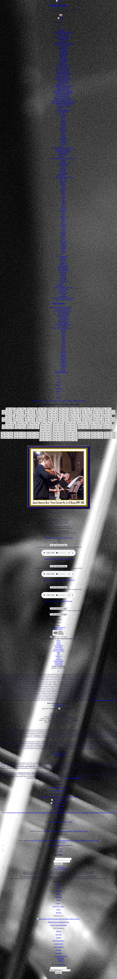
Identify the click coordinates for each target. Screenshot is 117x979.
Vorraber (63, 144)
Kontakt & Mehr (60, 286)
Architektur (63, 263)
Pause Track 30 (71, 430)
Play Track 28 (98, 413)
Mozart (63, 130)
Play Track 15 (64, 411)
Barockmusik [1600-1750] (70, 797)
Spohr (63, 237)
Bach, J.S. (63, 179)
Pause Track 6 (70, 423)
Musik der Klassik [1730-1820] (63, 98)
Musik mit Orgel (63, 321)
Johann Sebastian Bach (58, 705)
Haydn (63, 125)
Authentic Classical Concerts (63, 149)
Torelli (63, 244)
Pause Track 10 (8, 425)
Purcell (63, 222)
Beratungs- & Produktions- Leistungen (63, 298)
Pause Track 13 (46, 425)
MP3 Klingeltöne (63, 326)
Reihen (61, 146)
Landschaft (63, 260)
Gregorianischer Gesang (63, 72)
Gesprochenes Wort (63, 82)
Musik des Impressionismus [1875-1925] (63, 101)
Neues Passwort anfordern (61, 869)
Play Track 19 (109, 411)
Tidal (58, 654)
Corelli (63, 198)
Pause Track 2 (23, 423)
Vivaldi (63, 249)
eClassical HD (58, 663)
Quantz (63, 132)
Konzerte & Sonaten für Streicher (63, 44)
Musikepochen (44, 797)
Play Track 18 (98, 411)
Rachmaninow (63, 225)
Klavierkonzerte (63, 46)
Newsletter (63, 294)
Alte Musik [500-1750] (63, 89)
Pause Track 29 (58, 430)
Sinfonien (63, 41)
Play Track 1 (11, 409)
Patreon (58, 909)
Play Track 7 (85, 409)
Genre (58, 379)
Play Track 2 (32, 409)
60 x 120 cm (63, 279)
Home (58, 26)
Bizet (63, 187)
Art (61, 255)
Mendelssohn (63, 129)
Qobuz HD (59, 659)
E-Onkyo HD (58, 664)
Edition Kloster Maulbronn (63, 151)
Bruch (63, 194)
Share (60, 851)
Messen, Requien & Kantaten (63, 65)
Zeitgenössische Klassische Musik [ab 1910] (63, 103)
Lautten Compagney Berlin (58, 753)
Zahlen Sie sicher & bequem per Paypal (58, 922)
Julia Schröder (58, 755)
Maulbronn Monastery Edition (58, 787)
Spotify (59, 640)
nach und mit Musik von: (63, 112)
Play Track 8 (96, 409)
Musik (63, 262)
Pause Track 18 (109, 425)
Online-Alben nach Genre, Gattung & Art (61, 307)
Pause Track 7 (82, 423)
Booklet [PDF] (59, 629)
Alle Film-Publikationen (63, 110)
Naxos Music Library (58, 651)
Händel (63, 127)
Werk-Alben (62, 842)
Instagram (58, 891)
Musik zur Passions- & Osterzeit (63, 79)
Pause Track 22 (46, 428)
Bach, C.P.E (63, 180)
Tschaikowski (63, 246)
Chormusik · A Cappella (63, 68)
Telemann (63, 141)
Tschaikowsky (63, 143)
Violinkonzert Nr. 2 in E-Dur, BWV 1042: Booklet (58, 601)
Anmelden (51, 845)
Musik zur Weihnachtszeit (63, 77)
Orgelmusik (63, 58)
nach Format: (63, 272)
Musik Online (58, 303)
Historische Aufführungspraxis (63, 74)
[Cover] (58, 508)
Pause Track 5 (58, 423)
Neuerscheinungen (63, 34)
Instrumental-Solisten (63, 163)
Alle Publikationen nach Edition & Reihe (63, 148)
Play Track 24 (52, 413)
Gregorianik (63, 124)
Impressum (63, 291)
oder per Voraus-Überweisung (58, 925)
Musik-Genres (61, 30)
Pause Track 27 (109, 428)
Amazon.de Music (59, 649)
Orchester (63, 168)
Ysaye (63, 253)
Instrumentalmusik (32, 812)
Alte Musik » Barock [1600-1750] (50, 840)
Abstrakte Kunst (63, 265)
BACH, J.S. (46, 831)
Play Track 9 (106, 409)
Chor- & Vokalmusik (63, 60)
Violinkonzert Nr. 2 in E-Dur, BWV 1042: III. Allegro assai (58, 580)
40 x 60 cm (63, 274)
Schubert (63, 136)
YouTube (58, 894)
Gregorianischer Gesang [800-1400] (63, 93)
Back (58, 974)
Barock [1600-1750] (63, 96)
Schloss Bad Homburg (63, 270)
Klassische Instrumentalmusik (63, 37)
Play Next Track (6, 433)
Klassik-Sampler (63, 75)
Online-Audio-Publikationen (63, 324)
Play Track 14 (52, 411)
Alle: (47, 970)
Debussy (63, 120)
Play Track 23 (41, 413)
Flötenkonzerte (63, 51)
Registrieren (58, 845)
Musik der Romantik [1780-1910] (63, 99)
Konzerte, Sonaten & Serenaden (63, 43)
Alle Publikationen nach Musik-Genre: (63, 32)
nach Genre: (63, 258)
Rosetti (63, 134)
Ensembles (63, 170)
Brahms (63, 117)
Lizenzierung (58, 953)
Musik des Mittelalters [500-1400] (63, 91)
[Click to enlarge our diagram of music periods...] (58, 800)
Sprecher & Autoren (63, 174)
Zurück (58, 976)
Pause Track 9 (106, 423)
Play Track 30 (110, 421)
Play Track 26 (75, 413)
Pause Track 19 (8, 428)
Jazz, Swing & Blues (63, 80)
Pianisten (63, 160)
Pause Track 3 (35, 423)
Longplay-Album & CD (58, 627)
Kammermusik (63, 53)
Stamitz (63, 239)
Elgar (63, 205)
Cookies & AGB (58, 944)
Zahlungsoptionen (63, 293)
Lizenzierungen (63, 296)
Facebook (58, 885)
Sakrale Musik (63, 62)
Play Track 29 (110, 413)
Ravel (63, 227)
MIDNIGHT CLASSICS (61, 373)
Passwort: (50, 861)
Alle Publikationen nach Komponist (63, 177)
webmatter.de (61, 964)
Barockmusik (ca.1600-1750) (107, 812)
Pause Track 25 (84, 428)
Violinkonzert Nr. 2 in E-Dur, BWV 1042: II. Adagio (58, 559)
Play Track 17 (87, 411)
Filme (60, 108)
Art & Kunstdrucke (63, 256)
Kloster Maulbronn (63, 268)
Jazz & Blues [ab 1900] (63, 106)
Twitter (58, 888)
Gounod (63, 206)
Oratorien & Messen (63, 312)
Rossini (63, 230)
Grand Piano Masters (63, 153)
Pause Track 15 (71, 425)
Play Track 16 (75, 411)
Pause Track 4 (47, 423)
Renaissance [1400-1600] (63, 94)
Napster (58, 644)
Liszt (63, 215)
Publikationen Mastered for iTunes (89, 840)
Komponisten (60, 175)
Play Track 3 (42, 409)
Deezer (58, 642)
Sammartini (63, 232)
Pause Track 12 (33, 425)
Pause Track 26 (96, 428)
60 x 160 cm (63, 282)
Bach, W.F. (63, 182)
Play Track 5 (64, 409)
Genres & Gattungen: (58, 809)
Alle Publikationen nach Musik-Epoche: (63, 86)
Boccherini (63, 189)
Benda (63, 186)
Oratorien (63, 63)
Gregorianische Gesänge (63, 316)
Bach (63, 113)
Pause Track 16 (84, 425)
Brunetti (63, 193)
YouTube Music (58, 645)
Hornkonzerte (63, 49)
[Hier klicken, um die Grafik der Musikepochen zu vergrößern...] (58, 803)
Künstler (60, 156)
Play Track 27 (87, 413)
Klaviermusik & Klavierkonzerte (63, 310)
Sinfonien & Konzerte (63, 309)
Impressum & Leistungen (61, 956)
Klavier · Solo (63, 56)
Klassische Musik (63, 36)
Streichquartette (63, 55)
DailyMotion (58, 897)
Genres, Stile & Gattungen (65, 400)
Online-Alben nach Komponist (60, 328)
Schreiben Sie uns (63, 289)
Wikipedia (58, 912)
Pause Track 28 (46, 430)
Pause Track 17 (96, 425)
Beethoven (63, 115)
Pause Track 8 (94, 423)
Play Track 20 (7, 413)
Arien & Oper (63, 67)
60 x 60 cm (63, 275)
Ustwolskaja (63, 248)
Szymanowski (63, 139)
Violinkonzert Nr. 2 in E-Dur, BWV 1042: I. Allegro (58, 538)
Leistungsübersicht (58, 947)
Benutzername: (50, 859)
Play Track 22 (30, 413)
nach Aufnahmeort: (63, 267)
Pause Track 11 (20, 425)
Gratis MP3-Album (61, 371)
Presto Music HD (58, 661)
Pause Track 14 (58, 425)
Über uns (60, 284)
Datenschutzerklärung (58, 941)
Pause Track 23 (58, 428)
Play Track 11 (18, 411)
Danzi (63, 199)
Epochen (58, 382)
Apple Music (58, 647)
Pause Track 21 (33, 428)
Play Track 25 (64, 413)
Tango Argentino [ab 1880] (63, 105)
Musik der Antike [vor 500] (63, 87)
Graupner (63, 208)
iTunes (58, 657)
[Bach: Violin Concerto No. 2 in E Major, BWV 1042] (60, 849)
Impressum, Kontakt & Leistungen (63, 287)
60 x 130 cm (63, 280)
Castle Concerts (63, 155)
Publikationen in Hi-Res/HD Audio (69, 840)
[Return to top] (58, 978)
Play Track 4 (53, 409)
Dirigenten (63, 172)
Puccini (63, 220)
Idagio (58, 652)
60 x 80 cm (63, 277)
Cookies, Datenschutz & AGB (63, 299)
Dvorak (63, 122)
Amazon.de (58, 656)
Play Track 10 (7, 411)
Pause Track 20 (20, 428)
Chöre (63, 167)
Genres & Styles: (58, 806)
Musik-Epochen (60, 84)
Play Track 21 (18, 413)
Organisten (63, 162)
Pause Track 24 (71, 428)
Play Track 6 (74, 409)
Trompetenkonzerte (63, 48)
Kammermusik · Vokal (63, 70)
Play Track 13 (41, 411)
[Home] (58, 1)
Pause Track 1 (11, 423)
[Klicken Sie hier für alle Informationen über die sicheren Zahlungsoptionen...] (58, 919)
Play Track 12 (30, 411)
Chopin (63, 118)
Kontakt (58, 937)
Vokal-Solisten (63, 165)
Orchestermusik (63, 39)
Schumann (63, 137)
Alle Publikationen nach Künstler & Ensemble (63, 158)
